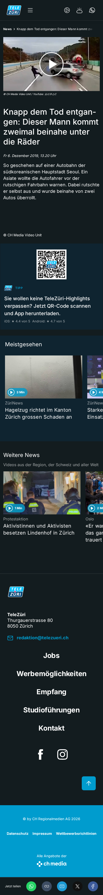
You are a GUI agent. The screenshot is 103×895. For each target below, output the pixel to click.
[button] (47, 886)
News (7, 29)
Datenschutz (17, 833)
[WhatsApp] (31, 886)
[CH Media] (51, 863)
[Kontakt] (92, 10)
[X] (77, 886)
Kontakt (51, 728)
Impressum (42, 833)
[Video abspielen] (51, 64)
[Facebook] (93, 886)
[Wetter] (79, 10)
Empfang (51, 692)
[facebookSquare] (41, 754)
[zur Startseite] (14, 10)
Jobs (51, 655)
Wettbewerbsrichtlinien (76, 833)
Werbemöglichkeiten (51, 673)
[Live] (67, 10)
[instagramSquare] (63, 754)
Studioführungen (51, 710)
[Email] (62, 886)
